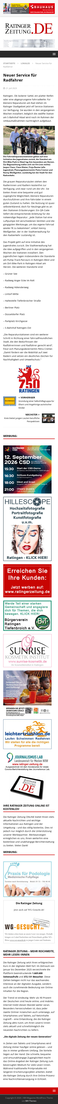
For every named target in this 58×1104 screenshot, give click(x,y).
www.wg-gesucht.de (18, 940)
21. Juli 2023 (11, 88)
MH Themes (30, 1101)
